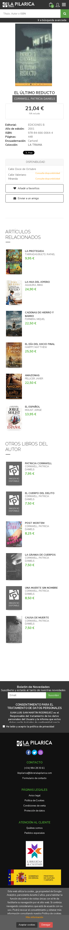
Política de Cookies (34, 800)
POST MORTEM (34, 523)
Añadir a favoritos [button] (28, 188)
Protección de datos (34, 810)
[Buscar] (65, 13)
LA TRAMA (35, 145)
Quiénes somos (34, 828)
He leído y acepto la (30, 726)
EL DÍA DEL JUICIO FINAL (40, 344)
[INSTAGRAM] (40, 752)
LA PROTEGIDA (34, 251)
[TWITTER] (34, 752)
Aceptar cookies (27, 924)
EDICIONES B (36, 125)
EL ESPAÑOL (32, 406)
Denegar (45, 924)
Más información (34, 917)
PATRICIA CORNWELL (38, 463)
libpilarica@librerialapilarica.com (34, 773)
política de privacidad (42, 726)
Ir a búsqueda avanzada (52, 20)
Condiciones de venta (34, 805)
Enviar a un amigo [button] (28, 198)
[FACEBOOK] (28, 752)
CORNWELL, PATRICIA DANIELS (34, 99)
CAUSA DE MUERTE (37, 617)
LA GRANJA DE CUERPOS (40, 555)
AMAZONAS (32, 375)
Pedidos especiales (34, 833)
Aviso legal (35, 795)
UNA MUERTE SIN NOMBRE (41, 588)
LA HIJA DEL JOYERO (37, 282)
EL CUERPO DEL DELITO (39, 493)
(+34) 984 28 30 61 (34, 768)
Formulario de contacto (34, 778)
